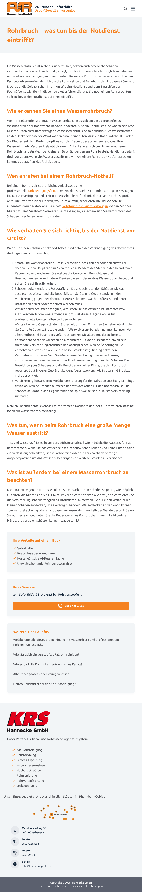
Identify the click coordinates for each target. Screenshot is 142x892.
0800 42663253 (30, 843)
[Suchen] (125, 8)
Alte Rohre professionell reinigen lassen (41, 674)
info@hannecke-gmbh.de (37, 866)
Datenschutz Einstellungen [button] (87, 886)
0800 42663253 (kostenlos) (55, 10)
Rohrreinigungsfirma (42, 190)
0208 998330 (29, 854)
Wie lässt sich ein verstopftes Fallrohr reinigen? (46, 654)
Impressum (45, 886)
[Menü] (133, 9)
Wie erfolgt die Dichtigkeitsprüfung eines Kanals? (47, 664)
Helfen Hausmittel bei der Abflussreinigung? (44, 683)
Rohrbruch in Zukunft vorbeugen (85, 206)
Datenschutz (61, 886)
